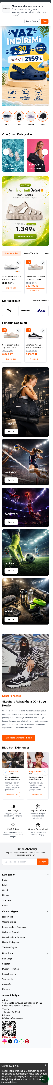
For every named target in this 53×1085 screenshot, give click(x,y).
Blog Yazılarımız (11, 771)
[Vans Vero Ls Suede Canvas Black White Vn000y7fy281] (37, 335)
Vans (30, 345)
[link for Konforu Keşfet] (25, 663)
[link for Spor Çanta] (38, 155)
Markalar (6, 989)
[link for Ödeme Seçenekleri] (38, 830)
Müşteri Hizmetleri (10, 969)
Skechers (6, 900)
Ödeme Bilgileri (9, 922)
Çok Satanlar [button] (11, 253)
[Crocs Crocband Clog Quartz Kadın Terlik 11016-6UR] (37, 266)
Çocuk (5, 890)
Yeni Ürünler (8, 979)
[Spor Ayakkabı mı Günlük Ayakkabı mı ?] (13, 760)
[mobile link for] (25, 65)
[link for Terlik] (13, 155)
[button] (6, 152)
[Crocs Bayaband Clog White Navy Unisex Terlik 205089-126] (13, 266)
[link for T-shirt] (43, 118)
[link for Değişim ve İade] (38, 811)
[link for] (25, 211)
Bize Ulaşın (7, 958)
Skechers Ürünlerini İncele (19, 737)
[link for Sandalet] (19, 118)
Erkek (5, 885)
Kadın (4, 880)
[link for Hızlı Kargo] (13, 811)
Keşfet (11, 431)
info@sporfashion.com (12, 1018)
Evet (45, 21)
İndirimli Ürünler (9, 974)
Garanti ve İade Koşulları (13, 937)
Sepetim (6, 964)
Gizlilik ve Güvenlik (11, 932)
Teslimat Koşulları (10, 947)
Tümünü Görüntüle (39, 301)
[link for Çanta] (7, 118)
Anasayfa (6, 984)
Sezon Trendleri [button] (31, 253)
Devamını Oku (12, 794)
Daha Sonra (32, 21)
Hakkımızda (7, 917)
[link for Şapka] (31, 118)
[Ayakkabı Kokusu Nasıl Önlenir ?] (37, 760)
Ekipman (6, 895)
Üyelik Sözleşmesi (10, 942)
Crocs (6, 277)
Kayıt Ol (42, 861)
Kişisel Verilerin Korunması (14, 927)
